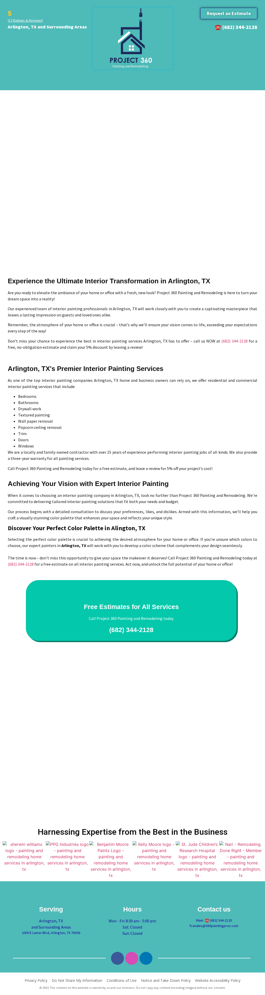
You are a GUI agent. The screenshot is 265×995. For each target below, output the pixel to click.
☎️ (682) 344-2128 (236, 27)
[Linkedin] (145, 958)
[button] (228, 13)
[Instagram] (131, 958)
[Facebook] (117, 958)
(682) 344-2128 (234, 341)
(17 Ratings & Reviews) (25, 20)
